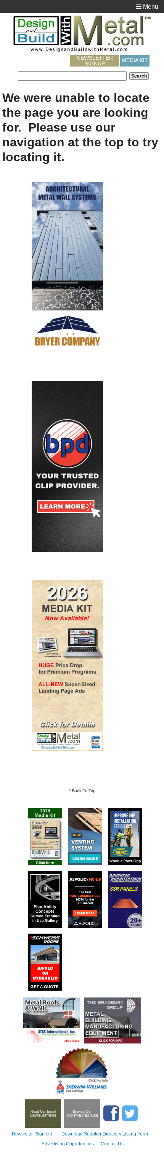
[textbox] (72, 76)
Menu (149, 6)
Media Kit (135, 60)
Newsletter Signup (95, 61)
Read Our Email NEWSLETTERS (43, 1114)
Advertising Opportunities (68, 1143)
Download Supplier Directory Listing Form (104, 1134)
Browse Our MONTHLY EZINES (82, 1114)
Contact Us (112, 1143)
